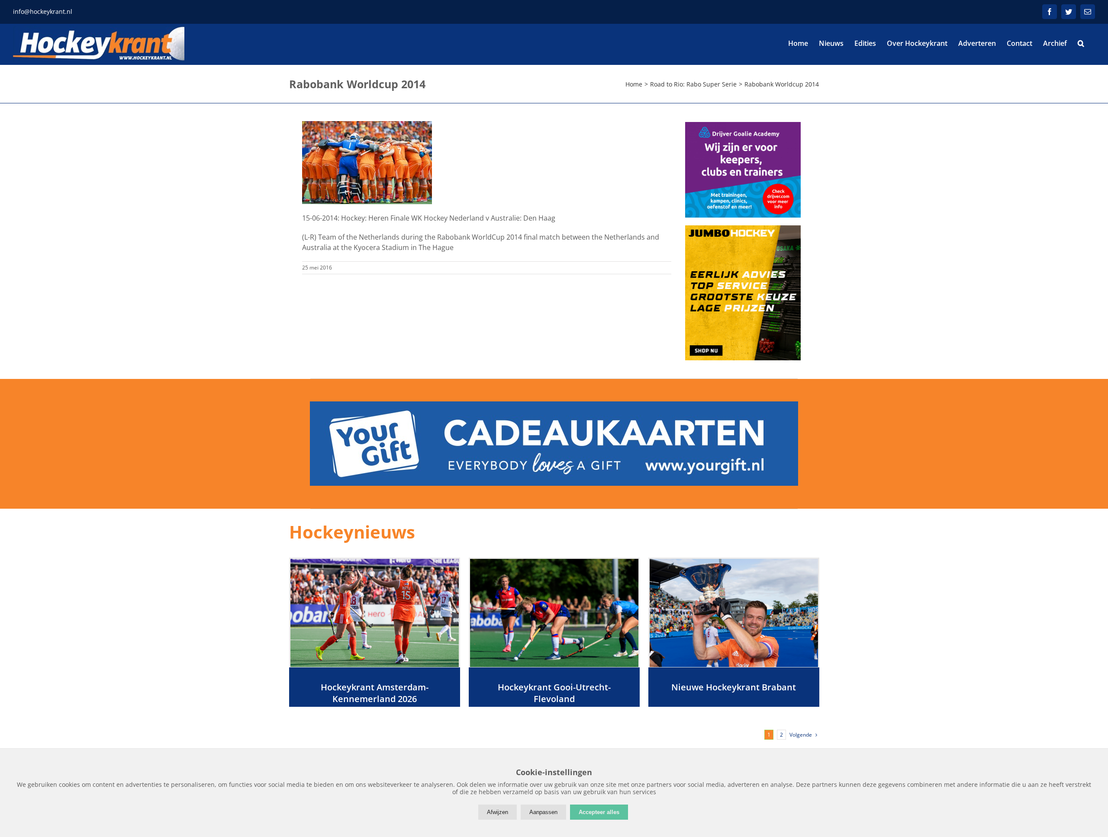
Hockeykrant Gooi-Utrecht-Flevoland (554, 693)
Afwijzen (497, 812)
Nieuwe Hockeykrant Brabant (733, 687)
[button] (1081, 43)
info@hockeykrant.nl (42, 11)
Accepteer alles (599, 812)
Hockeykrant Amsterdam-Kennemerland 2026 (374, 693)
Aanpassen (543, 812)
